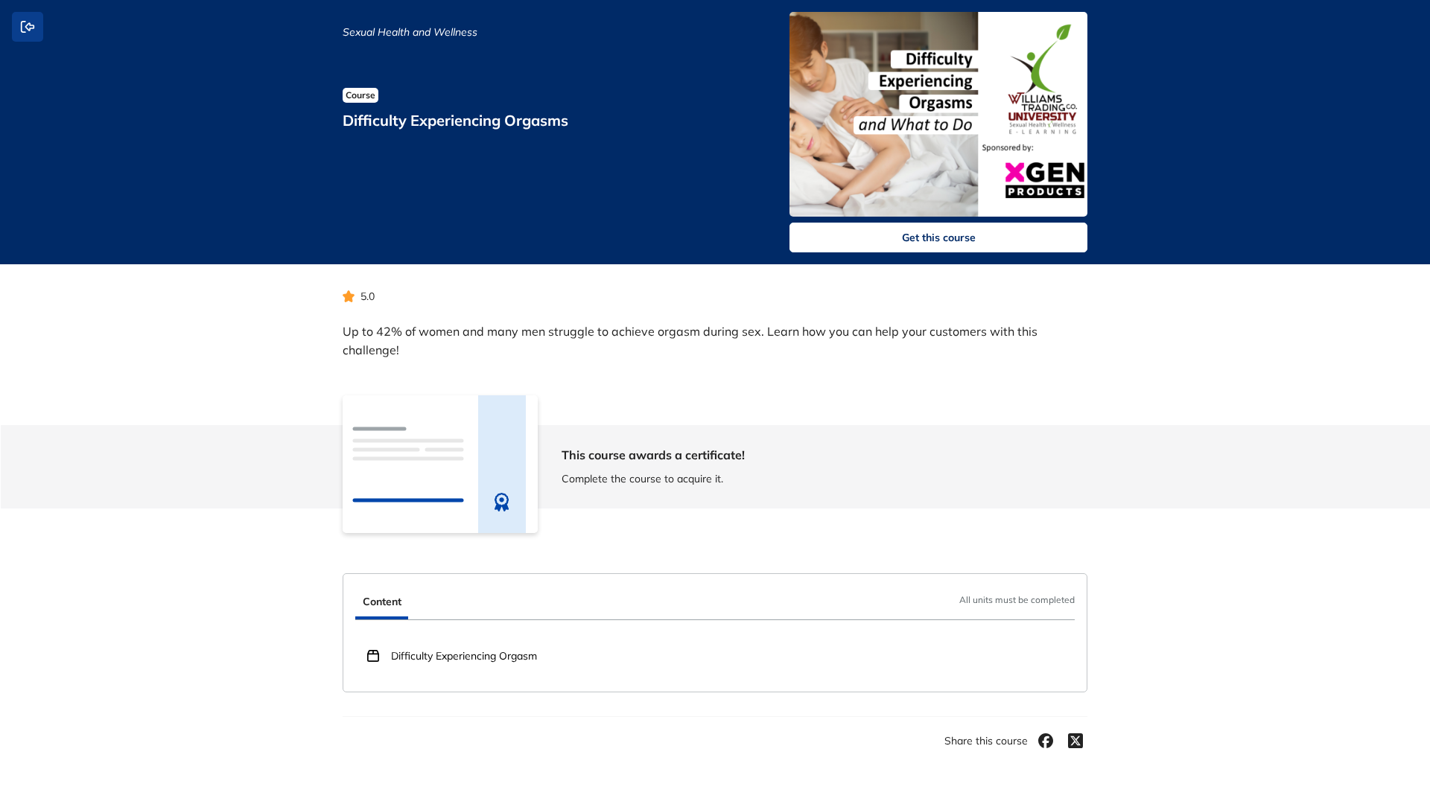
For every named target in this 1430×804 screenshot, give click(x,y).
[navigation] (715, 603)
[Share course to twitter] (1075, 741)
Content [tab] (382, 601)
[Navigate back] (27, 27)
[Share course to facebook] (1046, 741)
